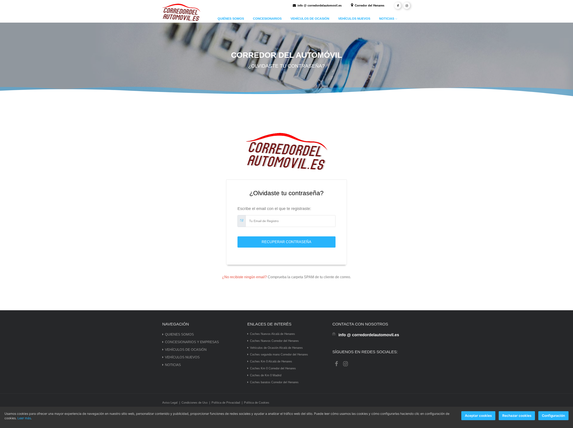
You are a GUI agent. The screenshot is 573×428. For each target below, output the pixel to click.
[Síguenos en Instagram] (406, 5)
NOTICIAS (386, 18)
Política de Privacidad (226, 402)
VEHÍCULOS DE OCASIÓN (310, 18)
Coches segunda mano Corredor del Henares (279, 354)
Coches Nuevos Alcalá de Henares (272, 334)
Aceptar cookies (478, 415)
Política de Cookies (256, 402)
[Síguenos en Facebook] (397, 5)
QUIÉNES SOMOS (231, 18)
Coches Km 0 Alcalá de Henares (271, 361)
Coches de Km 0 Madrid (265, 375)
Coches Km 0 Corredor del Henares (273, 368)
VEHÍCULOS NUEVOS (354, 18)
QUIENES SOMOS (179, 334)
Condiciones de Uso (194, 402)
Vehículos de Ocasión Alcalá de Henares (276, 347)
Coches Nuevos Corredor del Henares (274, 340)
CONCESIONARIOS (267, 18)
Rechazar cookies (516, 415)
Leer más (24, 418)
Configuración (553, 415)
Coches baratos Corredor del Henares (274, 382)
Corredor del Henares (369, 5)
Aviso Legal (169, 402)
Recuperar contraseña (286, 242)
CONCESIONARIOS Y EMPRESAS (192, 342)
